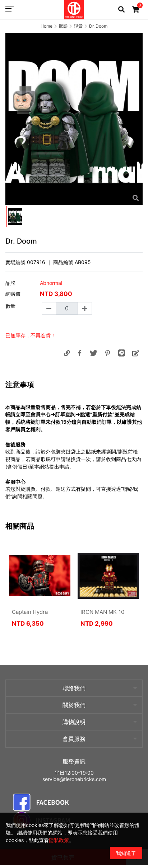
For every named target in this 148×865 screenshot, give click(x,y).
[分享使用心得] (135, 353)
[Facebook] (79, 353)
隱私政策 (59, 840)
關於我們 (74, 705)
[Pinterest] (107, 353)
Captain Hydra (30, 611)
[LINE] (121, 353)
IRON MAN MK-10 (102, 611)
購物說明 (74, 721)
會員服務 (74, 738)
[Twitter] (93, 353)
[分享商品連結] (66, 353)
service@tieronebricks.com (74, 779)
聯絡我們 (74, 688)
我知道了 (126, 853)
